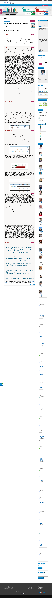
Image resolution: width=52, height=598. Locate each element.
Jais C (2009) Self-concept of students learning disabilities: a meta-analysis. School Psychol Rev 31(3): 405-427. (19, 258)
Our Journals (40, 586)
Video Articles (40, 588)
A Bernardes (41, 558)
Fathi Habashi (41, 480)
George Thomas (42, 429)
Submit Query (32, 284)
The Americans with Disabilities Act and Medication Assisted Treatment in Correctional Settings (43, 34)
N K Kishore (41, 252)
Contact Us (39, 5)
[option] (43, 76)
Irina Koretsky (41, 387)
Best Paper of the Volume (43, 115)
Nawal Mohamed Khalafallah (41, 245)
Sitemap (41, 0)
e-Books (28, 5)
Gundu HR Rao (41, 408)
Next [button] (48, 76)
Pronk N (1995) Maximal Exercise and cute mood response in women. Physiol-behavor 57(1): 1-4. (18, 265)
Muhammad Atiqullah (43, 76)
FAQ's (37, 0)
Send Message (23, 593)
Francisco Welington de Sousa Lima (41, 459)
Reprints (24, 5)
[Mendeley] (47, 0)
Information (15, 5)
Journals (20, 5)
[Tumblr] (44, 0)
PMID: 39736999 (40, 26)
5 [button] (40, 96)
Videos (31, 5)
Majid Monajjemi (42, 322)
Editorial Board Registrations (43, 112)
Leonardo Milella (42, 343)
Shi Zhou (41, 202)
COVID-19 (45, 5)
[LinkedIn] (45, 0)
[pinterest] (42, 0)
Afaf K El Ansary (42, 551)
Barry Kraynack (41, 509)
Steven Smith (41, 189)
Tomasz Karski (41, 169)
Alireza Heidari (41, 523)
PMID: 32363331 (40, 51)
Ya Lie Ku (41, 155)
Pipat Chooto (41, 231)
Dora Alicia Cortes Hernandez (41, 488)
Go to (32, 34)
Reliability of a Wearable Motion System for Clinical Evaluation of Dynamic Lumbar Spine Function (42, 29)
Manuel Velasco (42, 315)
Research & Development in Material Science (43, 81)
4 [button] (42, 95)
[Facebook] (46, 0)
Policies (35, 5)
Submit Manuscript (41, 587)
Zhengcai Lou (41, 149)
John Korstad (41, 374)
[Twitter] (43, 0)
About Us (12, 5)
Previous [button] (37, 76)
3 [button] (41, 95)
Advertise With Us (42, 120)
